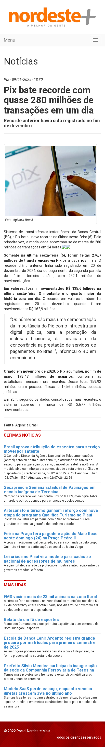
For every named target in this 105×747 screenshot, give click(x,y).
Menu (9, 40)
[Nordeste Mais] (52, 17)
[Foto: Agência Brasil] (50, 181)
